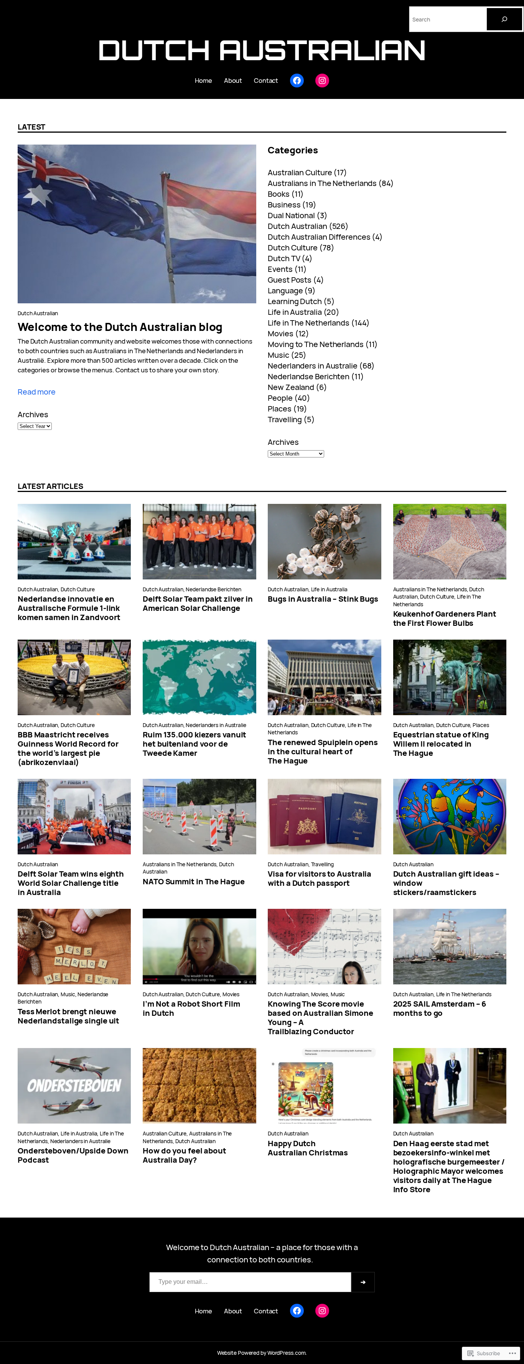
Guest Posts (289, 280)
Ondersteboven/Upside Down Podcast (73, 1155)
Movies (280, 333)
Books (279, 194)
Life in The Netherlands (308, 323)
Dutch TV (284, 258)
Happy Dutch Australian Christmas (308, 1148)
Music (278, 355)
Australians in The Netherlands (322, 183)
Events (280, 269)
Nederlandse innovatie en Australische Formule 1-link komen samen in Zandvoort (69, 608)
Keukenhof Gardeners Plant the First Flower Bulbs (445, 618)
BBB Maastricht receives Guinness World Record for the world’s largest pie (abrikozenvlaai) (68, 748)
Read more (37, 392)
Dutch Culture (293, 247)
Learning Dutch (295, 301)
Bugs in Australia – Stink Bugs (323, 599)
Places (279, 408)
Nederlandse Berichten (308, 376)
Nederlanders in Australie (313, 365)
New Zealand (291, 387)
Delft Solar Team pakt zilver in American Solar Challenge (198, 603)
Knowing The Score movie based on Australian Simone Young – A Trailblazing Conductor (320, 1017)
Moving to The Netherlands (316, 344)
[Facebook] (297, 80)
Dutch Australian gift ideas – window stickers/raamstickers (446, 883)
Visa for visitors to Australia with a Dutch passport (319, 878)
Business (284, 204)
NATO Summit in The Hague (194, 881)
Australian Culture (300, 172)
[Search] (504, 19)
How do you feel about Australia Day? (184, 1155)
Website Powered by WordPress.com (261, 1352)
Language (285, 290)
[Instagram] (322, 80)
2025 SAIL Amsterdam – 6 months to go (439, 1008)
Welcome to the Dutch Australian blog (120, 327)
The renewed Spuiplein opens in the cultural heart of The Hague (322, 751)
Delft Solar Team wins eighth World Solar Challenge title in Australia (71, 883)
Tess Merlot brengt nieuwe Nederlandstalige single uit (68, 1016)
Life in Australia (294, 312)
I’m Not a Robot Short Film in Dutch (191, 1008)
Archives (33, 414)
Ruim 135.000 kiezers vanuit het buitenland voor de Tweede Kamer (194, 744)
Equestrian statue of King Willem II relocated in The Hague (441, 744)
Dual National (291, 215)
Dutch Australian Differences (319, 237)
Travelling (285, 419)
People (280, 398)
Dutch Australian (262, 50)
